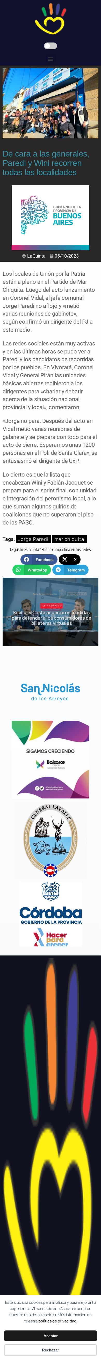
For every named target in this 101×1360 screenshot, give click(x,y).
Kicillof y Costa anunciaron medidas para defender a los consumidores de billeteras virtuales (51, 618)
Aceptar (51, 1336)
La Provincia (52, 606)
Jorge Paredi (33, 539)
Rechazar (50, 1350)
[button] (50, 58)
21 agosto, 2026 (53, 632)
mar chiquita (69, 539)
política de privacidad (57, 1321)
